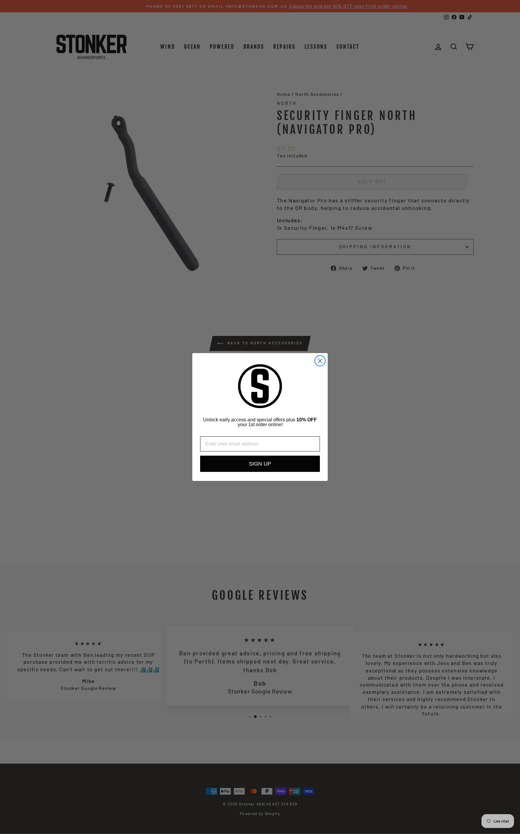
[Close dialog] (320, 360)
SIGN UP (260, 464)
